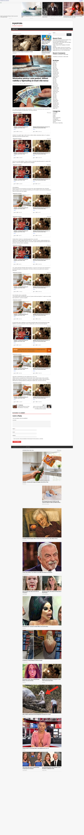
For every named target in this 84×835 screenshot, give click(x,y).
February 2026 (55, 69)
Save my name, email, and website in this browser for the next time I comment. (28, 438)
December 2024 (56, 87)
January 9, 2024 (16, 83)
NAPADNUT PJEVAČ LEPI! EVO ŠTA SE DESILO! (61, 47)
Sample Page (15, 29)
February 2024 (55, 100)
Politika (54, 115)
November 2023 (56, 104)
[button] (32, 66)
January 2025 (55, 86)
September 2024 (56, 91)
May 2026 (54, 65)
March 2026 (55, 68)
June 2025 (54, 79)
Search (54, 32)
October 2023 (55, 105)
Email (14, 432)
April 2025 (54, 82)
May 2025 (54, 81)
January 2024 (55, 101)
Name (14, 428)
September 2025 (56, 76)
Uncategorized (27, 83)
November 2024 (56, 88)
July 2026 (54, 63)
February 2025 (55, 85)
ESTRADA (54, 113)
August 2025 (55, 77)
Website (14, 435)
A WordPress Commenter (57, 56)
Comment (14, 420)
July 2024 (54, 94)
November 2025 (56, 73)
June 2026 (54, 64)
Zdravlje (54, 121)
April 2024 (54, 97)
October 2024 (55, 90)
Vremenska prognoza (57, 120)
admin (22, 83)
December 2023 (56, 103)
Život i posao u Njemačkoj (58, 122)
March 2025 (55, 83)
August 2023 (55, 108)
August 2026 (55, 61)
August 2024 (55, 92)
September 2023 (56, 106)
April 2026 (54, 67)
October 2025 (55, 74)
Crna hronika (55, 112)
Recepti (54, 116)
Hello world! (66, 54)
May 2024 (54, 96)
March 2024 (55, 99)
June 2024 (54, 95)
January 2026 (55, 70)
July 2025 (54, 78)
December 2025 (56, 72)
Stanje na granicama (56, 117)
